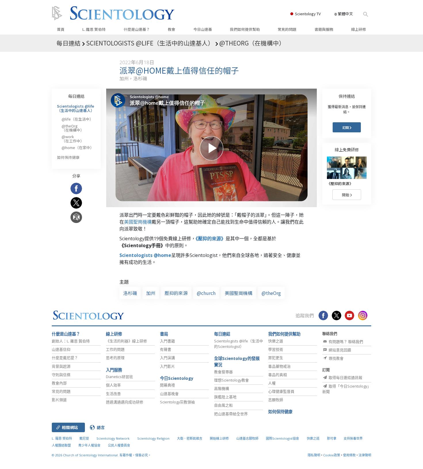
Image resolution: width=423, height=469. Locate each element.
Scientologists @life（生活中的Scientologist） (238, 343)
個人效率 (113, 385)
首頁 (60, 29)
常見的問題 (287, 29)
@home (78, 147)
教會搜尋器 (223, 371)
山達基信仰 (61, 349)
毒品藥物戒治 (279, 366)
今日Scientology (176, 378)
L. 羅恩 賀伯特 (94, 29)
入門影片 (167, 366)
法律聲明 (365, 455)
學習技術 (275, 349)
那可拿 (332, 438)
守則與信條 (61, 374)
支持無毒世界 (353, 438)
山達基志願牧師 (247, 438)
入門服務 (114, 370)
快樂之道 (275, 341)
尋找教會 (336, 358)
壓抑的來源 (176, 292)
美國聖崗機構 (138, 222)
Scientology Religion (153, 438)
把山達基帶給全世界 (231, 413)
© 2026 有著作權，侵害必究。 (101, 455)
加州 (150, 292)
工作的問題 (115, 349)
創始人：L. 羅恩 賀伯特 (71, 341)
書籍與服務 (324, 29)
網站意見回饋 (339, 349)
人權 (272, 383)
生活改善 (113, 393)
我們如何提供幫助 (245, 29)
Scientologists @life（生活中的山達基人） (75, 108)
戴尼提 (84, 438)
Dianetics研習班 (119, 376)
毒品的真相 (277, 374)
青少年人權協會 (89, 445)
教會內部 (59, 383)
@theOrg (271, 292)
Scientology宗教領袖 (177, 402)
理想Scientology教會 (231, 380)
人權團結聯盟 (61, 445)
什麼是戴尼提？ (65, 357)
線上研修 (358, 29)
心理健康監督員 (281, 391)
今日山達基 (202, 29)
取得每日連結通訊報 (345, 377)
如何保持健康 (68, 157)
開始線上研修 (219, 438)
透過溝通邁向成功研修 (124, 402)
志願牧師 (275, 399)
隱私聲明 (314, 455)
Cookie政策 (331, 455)
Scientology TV (308, 13)
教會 (171, 29)
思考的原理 (115, 357)
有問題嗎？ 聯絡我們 (345, 341)
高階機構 (221, 388)
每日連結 (76, 96)
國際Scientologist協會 (282, 438)
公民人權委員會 (119, 445)
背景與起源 (61, 366)
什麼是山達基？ (137, 29)
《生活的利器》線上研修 (126, 341)
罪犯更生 (275, 357)
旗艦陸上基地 (225, 396)
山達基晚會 (169, 393)
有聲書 (165, 349)
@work (73, 138)
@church (206, 292)
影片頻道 (59, 399)
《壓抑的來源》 (211, 238)
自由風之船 (223, 405)
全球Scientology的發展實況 (237, 361)
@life (77, 119)
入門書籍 (167, 341)
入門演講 (167, 357)
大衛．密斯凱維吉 (189, 438)
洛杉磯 (130, 292)
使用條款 (349, 455)
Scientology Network (112, 438)
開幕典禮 (167, 385)
